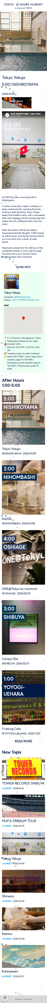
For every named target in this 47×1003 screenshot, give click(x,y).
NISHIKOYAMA (25, 84)
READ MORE (23, 741)
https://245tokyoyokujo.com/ (26, 299)
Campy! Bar (10, 659)
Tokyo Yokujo (11, 449)
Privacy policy (28, 999)
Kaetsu (6, 519)
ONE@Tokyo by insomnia (19, 589)
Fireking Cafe (11, 729)
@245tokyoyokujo (22, 297)
